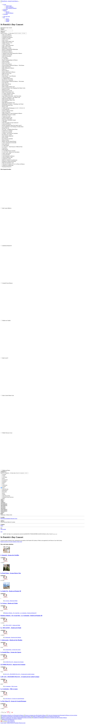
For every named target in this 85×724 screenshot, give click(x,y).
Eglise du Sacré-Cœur (6, 73)
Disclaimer (16, 722)
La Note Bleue (5, 58)
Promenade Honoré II (6, 166)
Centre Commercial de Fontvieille (9, 142)
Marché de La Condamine (7, 80)
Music (3, 487)
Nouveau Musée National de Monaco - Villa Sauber (13, 81)
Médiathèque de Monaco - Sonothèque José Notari (12, 104)
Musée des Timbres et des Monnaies (9, 160)
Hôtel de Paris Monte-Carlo (8, 92)
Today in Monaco (9, 7)
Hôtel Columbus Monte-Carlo (8, 86)
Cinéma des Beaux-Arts (7, 117)
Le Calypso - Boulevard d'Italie (9, 603)
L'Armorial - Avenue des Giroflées (10, 555)
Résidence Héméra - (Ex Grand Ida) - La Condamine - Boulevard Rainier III (21, 615)
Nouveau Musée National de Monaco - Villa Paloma (13, 65)
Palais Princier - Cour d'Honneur (9, 76)
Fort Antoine (4, 57)
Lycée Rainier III (5, 109)
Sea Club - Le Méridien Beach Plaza (9, 129)
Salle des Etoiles (5, 61)
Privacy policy (4, 722)
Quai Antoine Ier (5, 144)
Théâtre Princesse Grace (7, 42)
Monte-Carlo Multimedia (9, 720)
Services (7, 11)
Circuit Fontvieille (6, 154)
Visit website (3, 529)
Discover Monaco (9, 13)
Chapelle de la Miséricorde (7, 165)
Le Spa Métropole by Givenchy (8, 150)
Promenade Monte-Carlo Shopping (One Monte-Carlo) (13, 88)
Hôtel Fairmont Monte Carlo (8, 98)
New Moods (4, 101)
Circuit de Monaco (6, 77)
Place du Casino (5, 74)
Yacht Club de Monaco (7, 64)
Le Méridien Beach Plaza (7, 78)
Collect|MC (4, 121)
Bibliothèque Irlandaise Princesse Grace (9, 518)
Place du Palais (5, 85)
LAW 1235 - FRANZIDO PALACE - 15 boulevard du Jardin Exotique (20, 676)
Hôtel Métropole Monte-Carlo (8, 102)
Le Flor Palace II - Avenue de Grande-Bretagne (13, 701)
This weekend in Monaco (11, 8)
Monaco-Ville (5, 106)
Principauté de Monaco (7, 50)
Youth (3, 498)
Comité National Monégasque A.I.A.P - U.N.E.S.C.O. (13, 108)
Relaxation (4, 491)
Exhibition (4, 481)
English (7, 21)
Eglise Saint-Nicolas (6, 66)
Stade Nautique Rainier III (7, 136)
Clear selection (4, 509)
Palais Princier (5, 149)
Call (1, 531)
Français (7, 20)
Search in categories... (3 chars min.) (8, 473)
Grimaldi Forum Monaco (7, 37)
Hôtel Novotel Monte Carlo (8, 162)
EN (4, 17)
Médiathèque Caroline (6, 48)
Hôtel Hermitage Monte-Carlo (8, 100)
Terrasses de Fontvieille (7, 132)
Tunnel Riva (4, 148)
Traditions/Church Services (7, 497)
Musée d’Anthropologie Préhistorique (10, 49)
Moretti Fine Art (5, 128)
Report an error (4, 541)
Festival (3, 482)
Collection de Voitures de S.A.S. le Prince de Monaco (13, 164)
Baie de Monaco (5, 70)
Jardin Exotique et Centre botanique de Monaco (12, 113)
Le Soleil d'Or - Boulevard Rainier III (11, 591)
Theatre (3, 494)
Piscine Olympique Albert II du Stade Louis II (11, 125)
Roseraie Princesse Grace (7, 105)
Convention (4, 477)
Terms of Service (10, 722)
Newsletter (5, 14)
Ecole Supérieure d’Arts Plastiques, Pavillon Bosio (12, 126)
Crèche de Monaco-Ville (7, 157)
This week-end (4, 504)
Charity (3, 475)
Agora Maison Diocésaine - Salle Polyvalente (11, 96)
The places (5, 9)
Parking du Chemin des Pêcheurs (9, 161)
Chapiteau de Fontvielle (7, 54)
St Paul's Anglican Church (7, 110)
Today (2, 501)
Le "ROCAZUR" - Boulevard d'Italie (11, 627)
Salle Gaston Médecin (6, 34)
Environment (5, 479)
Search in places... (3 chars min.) (7, 33)
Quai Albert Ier (5, 82)
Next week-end (4, 505)
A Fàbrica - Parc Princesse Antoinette (10, 133)
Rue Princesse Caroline (7, 134)
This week (3, 506)
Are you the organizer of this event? (14, 541)
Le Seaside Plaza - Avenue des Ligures (11, 652)
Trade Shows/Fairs (6, 495)
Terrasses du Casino (6, 116)
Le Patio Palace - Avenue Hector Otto (11, 573)
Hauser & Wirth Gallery (7, 118)
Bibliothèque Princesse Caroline (9, 114)
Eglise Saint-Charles (6, 46)
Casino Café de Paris (6, 153)
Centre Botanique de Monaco (8, 156)
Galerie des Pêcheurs (6, 124)
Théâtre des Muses (6, 44)
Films (3, 483)
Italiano (7, 18)
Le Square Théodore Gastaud (8, 93)
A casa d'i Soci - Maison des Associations (10, 152)
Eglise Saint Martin (6, 112)
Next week (3, 508)
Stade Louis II (5, 40)
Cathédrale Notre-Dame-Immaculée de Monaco (12, 53)
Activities (4, 474)
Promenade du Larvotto (7, 90)
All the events (9, 5)
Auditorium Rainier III (6, 36)
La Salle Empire (5, 145)
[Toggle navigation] (18, 1)
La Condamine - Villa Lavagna (9, 689)
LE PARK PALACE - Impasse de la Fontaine (13, 664)
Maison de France (6, 89)
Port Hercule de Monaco (7, 52)
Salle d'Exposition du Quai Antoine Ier (10, 122)
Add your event (6, 16)
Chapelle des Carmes (6, 158)
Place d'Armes (5, 137)
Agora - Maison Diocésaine (8, 45)
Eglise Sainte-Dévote (6, 84)
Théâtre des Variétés (6, 38)
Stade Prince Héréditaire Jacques (9, 120)
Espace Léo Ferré (5, 62)
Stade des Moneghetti (6, 56)
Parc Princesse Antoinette (7, 138)
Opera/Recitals (5, 489)
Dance (3, 478)
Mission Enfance (5, 140)
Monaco (5, 10)
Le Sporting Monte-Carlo (7, 94)
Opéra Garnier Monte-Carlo (8, 41)
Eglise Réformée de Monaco (8, 68)
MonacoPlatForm (11, 721)
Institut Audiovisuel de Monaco (8, 72)
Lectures (4, 486)
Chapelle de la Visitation (7, 130)
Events (4, 4)
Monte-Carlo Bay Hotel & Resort (9, 141)
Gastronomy (4, 485)
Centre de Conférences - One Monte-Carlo (11, 97)
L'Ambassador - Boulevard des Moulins (11, 640)
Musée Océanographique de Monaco (10, 60)
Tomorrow (3, 502)
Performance (4, 490)
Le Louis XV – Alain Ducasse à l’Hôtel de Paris (12, 146)
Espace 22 (4, 69)
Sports (3, 493)
